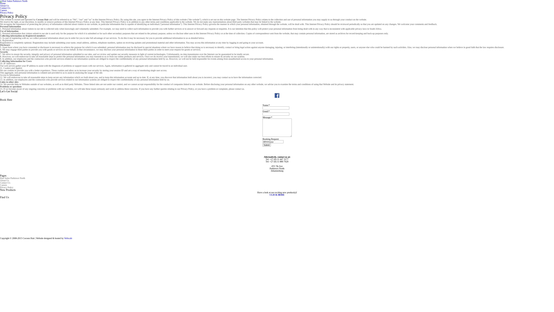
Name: (266, 105)
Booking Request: (271, 139)
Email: (266, 111)
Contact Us (5, 8)
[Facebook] (277, 97)
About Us (4, 5)
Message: (267, 117)
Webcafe (68, 238)
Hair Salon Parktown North (12, 178)
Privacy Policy (6, 12)
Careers (3, 10)
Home (3, 3)
